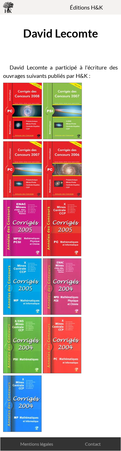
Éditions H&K (86, 7)
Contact (93, 444)
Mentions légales (36, 444)
